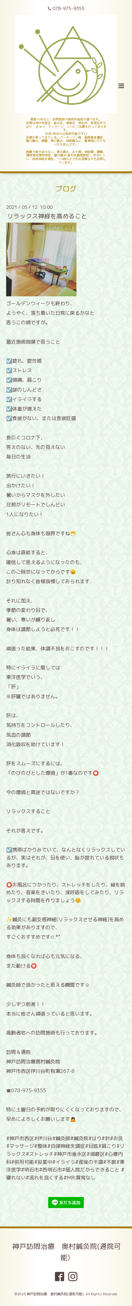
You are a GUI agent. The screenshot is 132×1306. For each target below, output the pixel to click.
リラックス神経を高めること (47, 216)
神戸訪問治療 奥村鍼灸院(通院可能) (66, 1251)
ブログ (66, 188)
